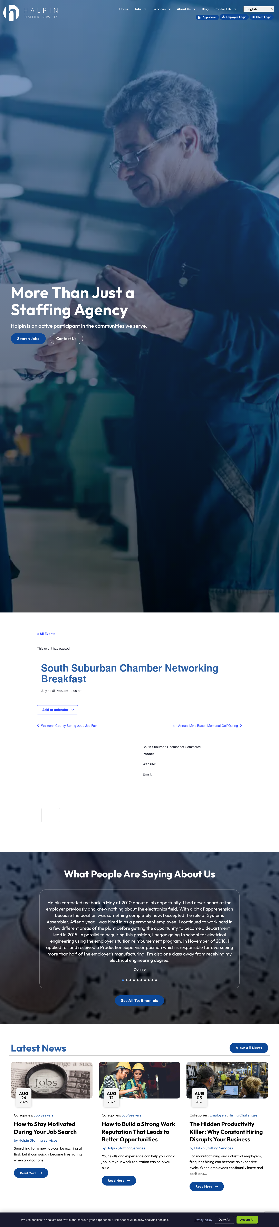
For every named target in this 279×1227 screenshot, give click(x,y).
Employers (218, 1115)
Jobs (141, 10)
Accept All (247, 1219)
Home (125, 10)
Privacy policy (203, 1219)
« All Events (46, 633)
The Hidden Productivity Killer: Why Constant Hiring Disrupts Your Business (226, 1131)
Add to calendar (55, 709)
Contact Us (226, 10)
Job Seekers (44, 1115)
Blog (206, 10)
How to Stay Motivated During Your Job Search (45, 1127)
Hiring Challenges (243, 1115)
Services (163, 10)
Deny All (224, 1219)
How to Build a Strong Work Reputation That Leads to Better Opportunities (138, 1131)
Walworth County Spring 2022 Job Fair (68, 725)
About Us (188, 10)
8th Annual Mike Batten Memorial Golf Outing (206, 725)
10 (156, 980)
